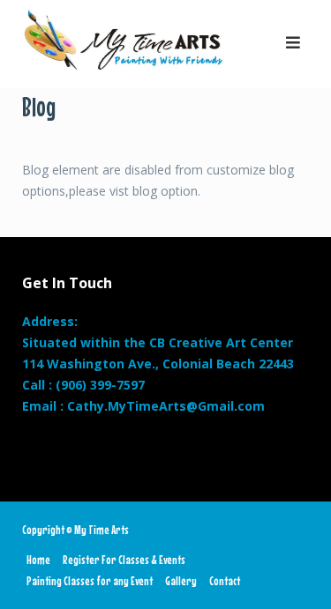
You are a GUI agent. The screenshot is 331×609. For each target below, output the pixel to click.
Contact (224, 581)
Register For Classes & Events (124, 560)
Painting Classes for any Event (89, 581)
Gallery (181, 581)
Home (38, 560)
